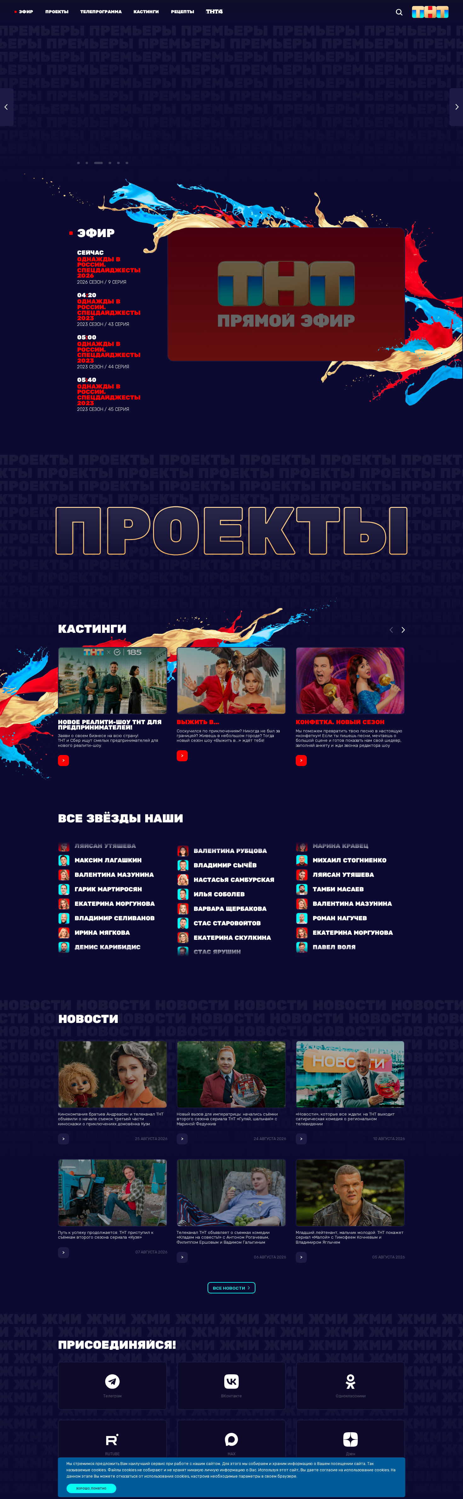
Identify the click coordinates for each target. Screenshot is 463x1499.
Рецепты (182, 12)
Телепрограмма (101, 12)
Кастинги (146, 12)
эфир (26, 12)
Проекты (56, 12)
